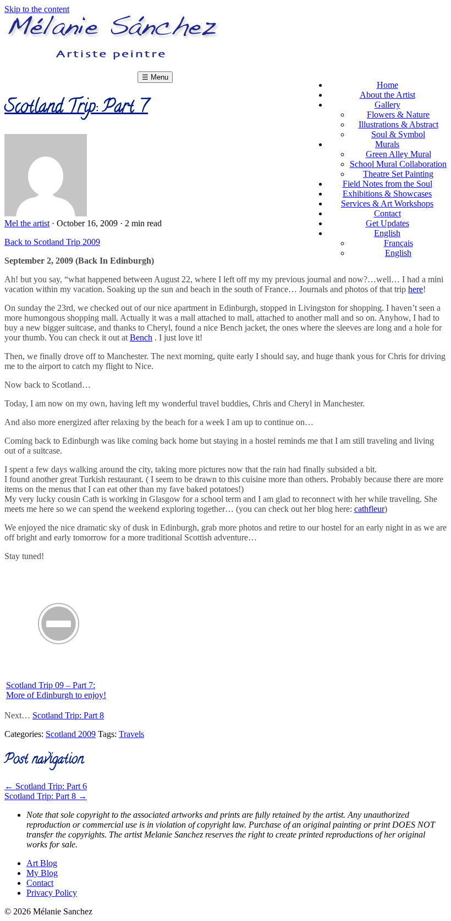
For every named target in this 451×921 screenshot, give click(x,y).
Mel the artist (27, 223)
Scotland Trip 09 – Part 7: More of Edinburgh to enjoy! (56, 690)
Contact (39, 882)
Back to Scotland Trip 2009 (52, 242)
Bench (141, 337)
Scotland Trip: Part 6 (45, 786)
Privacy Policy (51, 892)
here (415, 289)
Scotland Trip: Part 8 (68, 715)
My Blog (42, 873)
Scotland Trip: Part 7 (76, 108)
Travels (131, 734)
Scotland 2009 (71, 734)
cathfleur (369, 508)
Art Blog (41, 863)
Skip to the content (36, 9)
